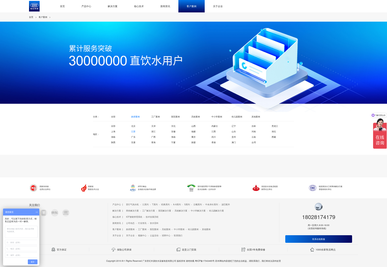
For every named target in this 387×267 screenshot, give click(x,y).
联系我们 (178, 235)
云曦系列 (197, 204)
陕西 (113, 142)
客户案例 (191, 6)
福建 (193, 131)
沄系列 (145, 204)
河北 (173, 125)
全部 (113, 116)
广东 (133, 136)
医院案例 (175, 116)
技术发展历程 (152, 216)
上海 (113, 131)
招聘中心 (166, 235)
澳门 (234, 142)
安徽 (173, 131)
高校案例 (195, 116)
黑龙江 (275, 125)
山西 (193, 125)
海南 (173, 136)
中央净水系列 (211, 204)
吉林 (254, 125)
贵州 (234, 136)
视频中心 (142, 235)
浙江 (153, 131)
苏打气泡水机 (132, 204)
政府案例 (135, 116)
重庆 (193, 136)
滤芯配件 (225, 204)
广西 (153, 136)
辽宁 (234, 125)
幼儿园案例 (237, 116)
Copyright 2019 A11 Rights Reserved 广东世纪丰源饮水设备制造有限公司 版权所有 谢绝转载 (150, 260)
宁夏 (173, 142)
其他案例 (256, 116)
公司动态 (130, 222)
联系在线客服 (318, 239)
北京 (133, 125)
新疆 (193, 142)
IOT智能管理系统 (134, 216)
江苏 (133, 131)
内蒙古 (214, 125)
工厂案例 (155, 116)
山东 (234, 131)
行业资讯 (142, 222)
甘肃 (133, 142)
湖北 (274, 131)
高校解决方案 (181, 210)
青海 (153, 142)
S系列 (187, 204)
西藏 (274, 136)
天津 (153, 125)
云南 (254, 136)
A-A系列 (177, 204)
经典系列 (165, 204)
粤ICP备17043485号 (205, 260)
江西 (213, 131)
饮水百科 (154, 222)
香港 (213, 142)
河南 (254, 131)
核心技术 (139, 6)
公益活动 (154, 235)
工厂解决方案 (148, 210)
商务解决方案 (132, 210)
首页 (62, 6)
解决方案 (112, 6)
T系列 (155, 204)
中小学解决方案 (198, 210)
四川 (213, 136)
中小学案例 (216, 116)
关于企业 (218, 6)
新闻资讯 (165, 6)
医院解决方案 (164, 210)
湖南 (113, 136)
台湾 (254, 142)
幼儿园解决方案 (216, 210)
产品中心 (86, 6)
